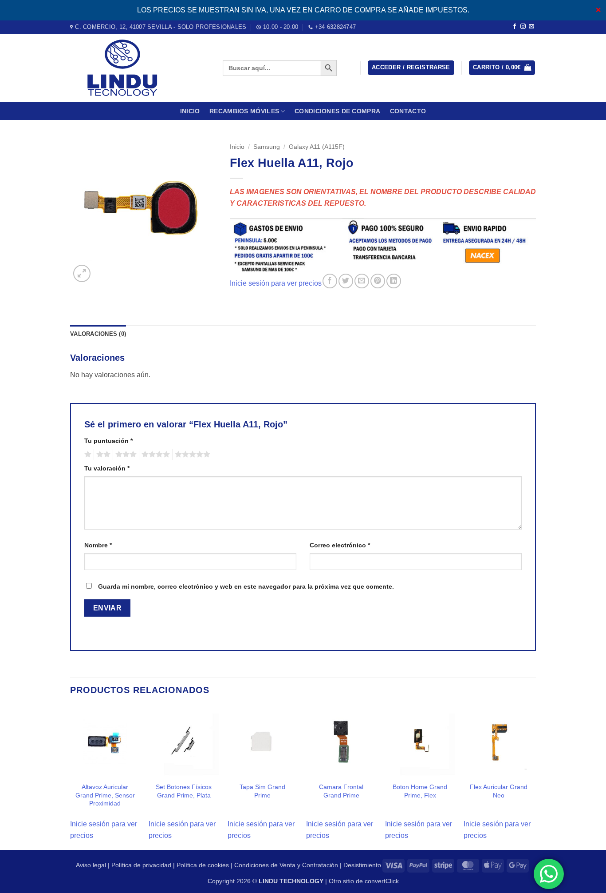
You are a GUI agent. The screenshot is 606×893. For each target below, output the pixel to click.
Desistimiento (362, 865)
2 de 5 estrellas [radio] (102, 454)
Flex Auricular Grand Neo (498, 791)
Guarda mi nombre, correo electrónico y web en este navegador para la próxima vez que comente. (246, 586)
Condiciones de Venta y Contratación (286, 865)
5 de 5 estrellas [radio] (191, 454)
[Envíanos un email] (531, 27)
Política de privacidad (141, 865)
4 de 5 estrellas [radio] (154, 454)
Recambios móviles (244, 111)
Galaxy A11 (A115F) (317, 147)
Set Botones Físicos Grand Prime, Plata (184, 791)
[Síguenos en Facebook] (514, 27)
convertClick (382, 881)
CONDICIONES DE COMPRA (337, 111)
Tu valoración (107, 468)
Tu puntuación (108, 440)
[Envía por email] (361, 281)
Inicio (190, 111)
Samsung (266, 147)
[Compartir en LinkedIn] (393, 281)
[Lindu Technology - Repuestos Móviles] (139, 68)
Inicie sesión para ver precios (276, 283)
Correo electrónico (340, 545)
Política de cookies (203, 865)
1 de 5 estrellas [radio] (86, 454)
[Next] (533, 777)
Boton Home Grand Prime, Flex (420, 791)
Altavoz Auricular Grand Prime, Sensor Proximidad (105, 795)
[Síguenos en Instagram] (523, 27)
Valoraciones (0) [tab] (98, 334)
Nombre (98, 545)
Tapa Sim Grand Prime (262, 791)
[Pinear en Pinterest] (377, 281)
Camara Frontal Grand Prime (341, 791)
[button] (411, 67)
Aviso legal (91, 865)
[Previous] (70, 777)
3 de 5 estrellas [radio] (125, 454)
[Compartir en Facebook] (330, 281)
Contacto (408, 111)
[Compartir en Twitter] (345, 281)
